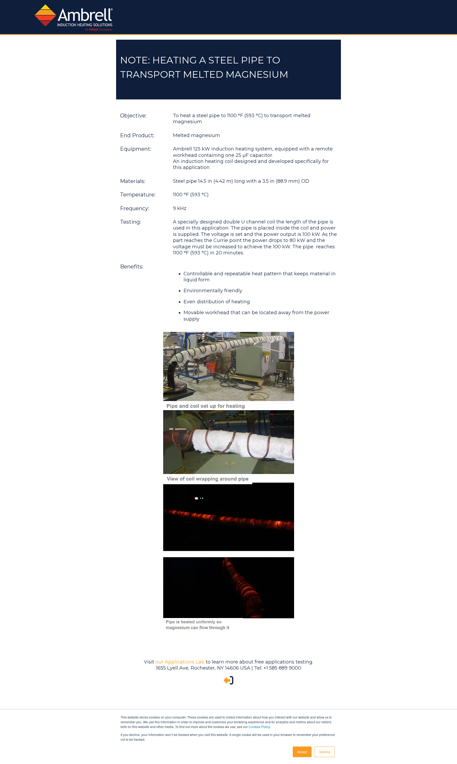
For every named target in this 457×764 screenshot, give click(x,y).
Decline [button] (324, 751)
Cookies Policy (259, 726)
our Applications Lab (180, 662)
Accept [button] (302, 751)
